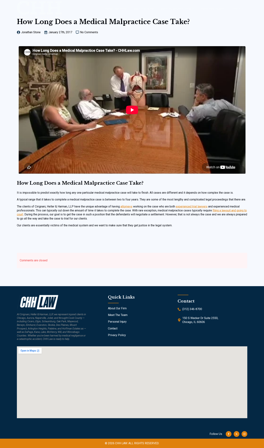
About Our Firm (117, 308)
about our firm (115, 8)
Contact (238, 8)
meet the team (144, 8)
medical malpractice (176, 8)
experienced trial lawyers (191, 206)
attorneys (126, 206)
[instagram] (244, 434)
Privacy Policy (117, 335)
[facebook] (228, 434)
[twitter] (236, 434)
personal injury (212, 8)
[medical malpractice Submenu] (194, 9)
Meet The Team (118, 315)
